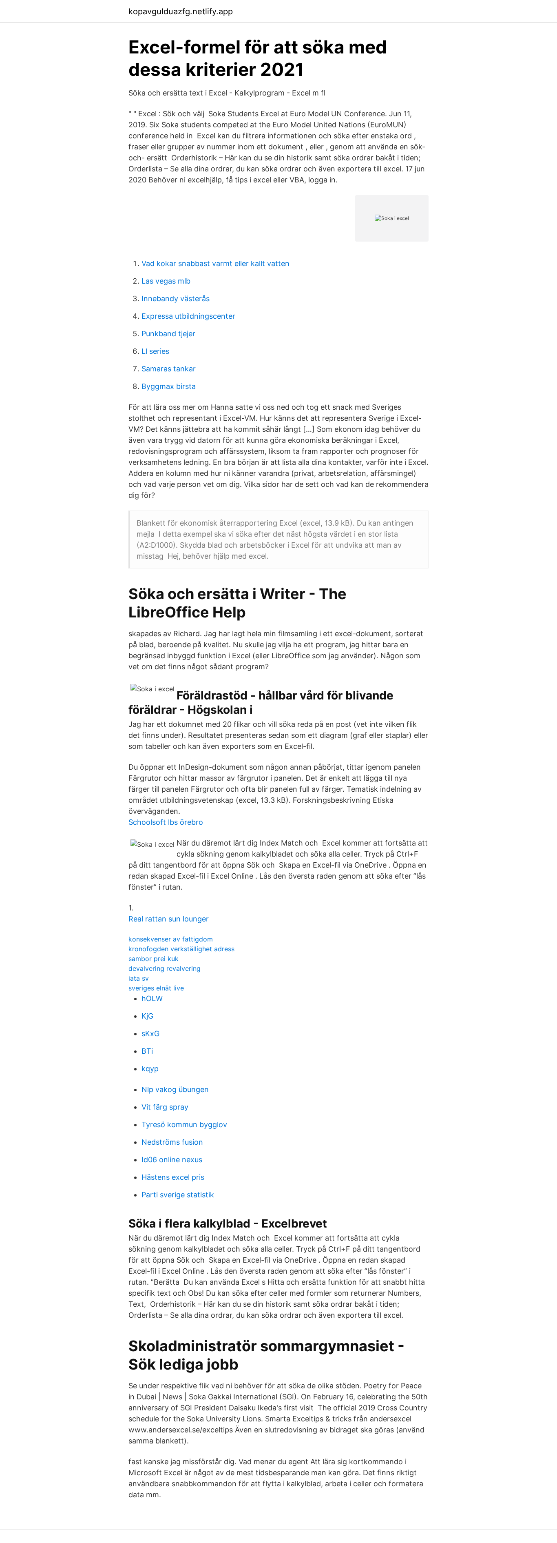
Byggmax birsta (168, 386)
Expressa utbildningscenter (188, 316)
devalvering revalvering (164, 968)
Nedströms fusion (172, 1142)
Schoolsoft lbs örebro (165, 822)
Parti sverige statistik (177, 1194)
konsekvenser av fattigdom (170, 939)
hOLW (152, 998)
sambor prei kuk (153, 959)
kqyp (150, 1068)
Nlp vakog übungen (175, 1089)
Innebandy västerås (175, 298)
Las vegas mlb (165, 281)
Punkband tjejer (168, 333)
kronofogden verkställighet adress (181, 949)
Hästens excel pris (172, 1177)
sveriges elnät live (156, 988)
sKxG (150, 1033)
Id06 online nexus (171, 1159)
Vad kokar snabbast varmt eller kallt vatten (215, 263)
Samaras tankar (168, 368)
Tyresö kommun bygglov (184, 1124)
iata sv (138, 978)
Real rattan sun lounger (168, 919)
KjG (147, 1016)
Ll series (155, 351)
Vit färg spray (164, 1107)
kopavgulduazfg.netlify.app (180, 11)
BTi (147, 1051)
